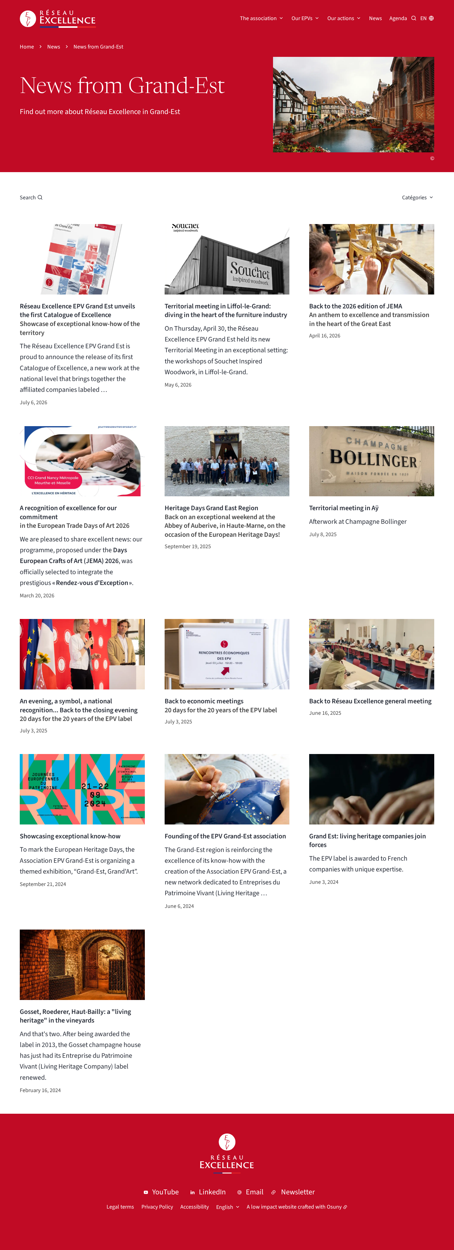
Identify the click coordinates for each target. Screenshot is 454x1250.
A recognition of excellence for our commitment (68, 512)
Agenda (398, 18)
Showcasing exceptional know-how (70, 836)
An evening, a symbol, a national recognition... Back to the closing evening (78, 705)
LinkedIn (212, 1192)
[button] (353, 104)
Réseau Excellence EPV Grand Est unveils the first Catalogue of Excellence (77, 311)
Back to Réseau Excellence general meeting (370, 701)
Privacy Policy (157, 1207)
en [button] (423, 18)
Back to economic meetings (204, 701)
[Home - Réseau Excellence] (58, 18)
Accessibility (194, 1207)
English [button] (224, 1207)
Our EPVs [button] (302, 18)
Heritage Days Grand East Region (211, 508)
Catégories (414, 197)
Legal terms (120, 1207)
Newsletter (298, 1192)
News (375, 18)
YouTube (165, 1192)
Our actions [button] (340, 18)
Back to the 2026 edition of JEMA (355, 306)
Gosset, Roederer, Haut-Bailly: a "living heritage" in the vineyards (75, 1016)
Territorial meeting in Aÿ (344, 508)
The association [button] (258, 18)
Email (254, 1192)
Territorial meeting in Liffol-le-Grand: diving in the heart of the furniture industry (226, 311)
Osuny (334, 1207)
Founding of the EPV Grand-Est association (225, 836)
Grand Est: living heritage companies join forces (367, 841)
